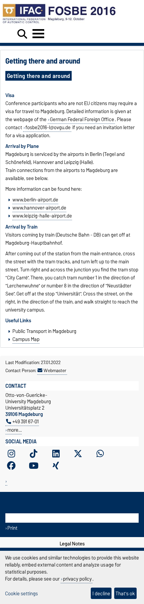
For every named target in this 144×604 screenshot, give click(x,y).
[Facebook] (11, 465)
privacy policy (77, 579)
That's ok (125, 593)
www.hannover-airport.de (39, 208)
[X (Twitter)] (78, 453)
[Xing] (56, 465)
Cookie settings (21, 593)
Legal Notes (72, 544)
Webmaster (55, 370)
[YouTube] (33, 465)
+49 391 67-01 (25, 421)
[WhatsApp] (100, 453)
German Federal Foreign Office (82, 119)
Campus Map (26, 339)
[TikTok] (33, 453)
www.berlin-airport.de (35, 200)
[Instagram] (11, 453)
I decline (101, 593)
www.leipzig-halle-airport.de (42, 216)
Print (12, 528)
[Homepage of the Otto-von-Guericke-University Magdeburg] (60, 23)
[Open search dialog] (22, 34)
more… (14, 430)
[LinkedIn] (56, 453)
